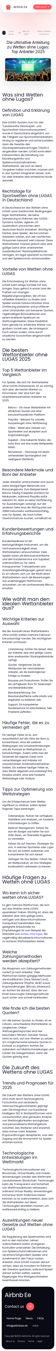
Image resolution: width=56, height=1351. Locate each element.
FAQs (40, 1318)
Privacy (21, 1341)
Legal (39, 1341)
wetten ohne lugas (31, 933)
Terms (31, 1341)
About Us (10, 1341)
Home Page (13, 1318)
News (29, 1318)
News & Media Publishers (44, 32)
